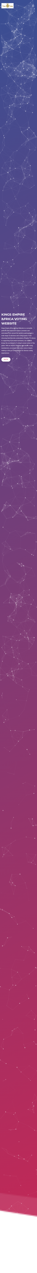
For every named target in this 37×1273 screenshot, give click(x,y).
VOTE (6, 359)
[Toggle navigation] (33, 5)
